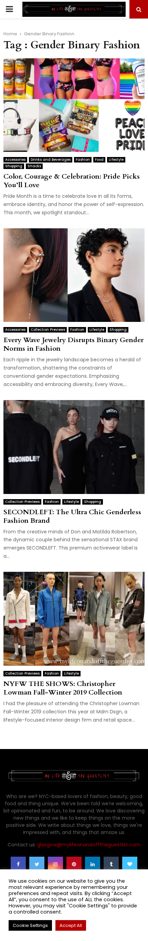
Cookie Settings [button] (30, 925)
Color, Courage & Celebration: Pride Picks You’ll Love (71, 181)
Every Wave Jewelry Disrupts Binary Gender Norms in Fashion (73, 344)
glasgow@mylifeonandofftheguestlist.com (88, 844)
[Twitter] (36, 864)
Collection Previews (48, 329)
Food (99, 159)
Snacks (34, 166)
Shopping (13, 166)
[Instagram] (55, 864)
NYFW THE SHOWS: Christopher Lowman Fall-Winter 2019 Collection (62, 688)
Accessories (15, 159)
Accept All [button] (71, 925)
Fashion (83, 159)
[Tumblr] (111, 864)
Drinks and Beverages (51, 159)
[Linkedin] (92, 864)
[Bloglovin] (129, 864)
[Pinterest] (74, 864)
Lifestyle (116, 159)
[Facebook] (18, 864)
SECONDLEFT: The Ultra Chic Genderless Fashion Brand (72, 516)
